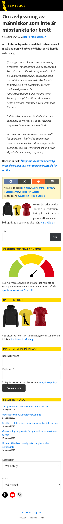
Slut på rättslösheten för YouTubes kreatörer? (26, 406)
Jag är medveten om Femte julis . (30, 382)
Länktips (25, 187)
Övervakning (37, 187)
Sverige (35, 191)
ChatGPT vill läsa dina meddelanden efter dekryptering (30, 422)
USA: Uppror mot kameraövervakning (21, 414)
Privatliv (50, 187)
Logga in (37, 512)
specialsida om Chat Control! (17, 290)
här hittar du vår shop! (22, 339)
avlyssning (23, 195)
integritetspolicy (47, 382)
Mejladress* (8, 369)
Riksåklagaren (37, 195)
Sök (4, 231)
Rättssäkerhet (11, 191)
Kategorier (8, 459)
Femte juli (17, 5)
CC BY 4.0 (26, 512)
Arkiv (4, 478)
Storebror (25, 191)
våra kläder (47, 222)
